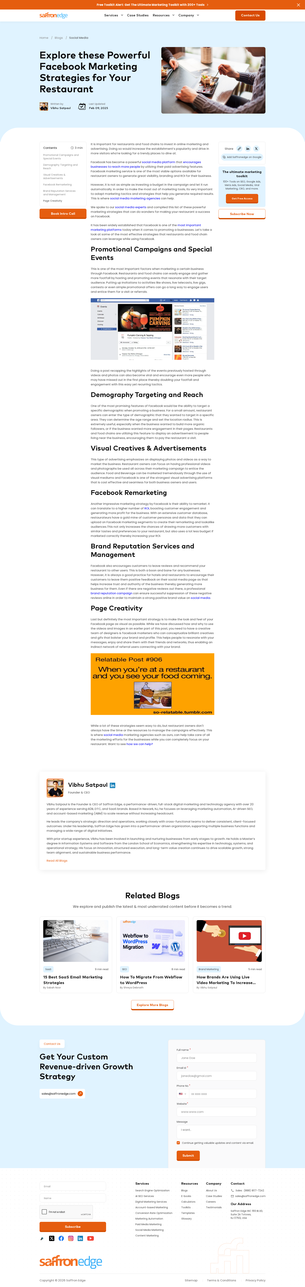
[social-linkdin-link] (112, 785)
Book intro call (63, 213)
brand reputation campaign (111, 593)
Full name (184, 1050)
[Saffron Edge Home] (54, 15)
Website (182, 1104)
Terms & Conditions (221, 1280)
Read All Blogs (57, 860)
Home (44, 38)
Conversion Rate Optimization (153, 1213)
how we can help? (140, 744)
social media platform (158, 162)
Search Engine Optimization (152, 1190)
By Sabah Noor (52, 987)
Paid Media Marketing (148, 1224)
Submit (188, 1155)
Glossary (186, 1218)
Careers (211, 1202)
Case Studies (138, 15)
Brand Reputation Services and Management (59, 192)
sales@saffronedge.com (59, 1094)
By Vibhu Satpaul (207, 987)
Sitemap (191, 1280)
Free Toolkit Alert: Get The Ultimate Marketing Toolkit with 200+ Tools (151, 5)
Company (186, 15)
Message (182, 1122)
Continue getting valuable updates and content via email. (218, 1143)
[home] (71, 1261)
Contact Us (250, 15)
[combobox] (183, 1093)
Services (111, 15)
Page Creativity (52, 201)
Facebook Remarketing (57, 184)
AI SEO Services (144, 1196)
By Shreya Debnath (131, 987)
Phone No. (183, 1086)
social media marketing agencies (135, 198)
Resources (161, 15)
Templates (188, 1213)
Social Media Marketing (149, 1230)
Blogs (59, 38)
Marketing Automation (149, 1218)
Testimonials (214, 1207)
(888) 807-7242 (254, 1190)
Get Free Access (242, 198)
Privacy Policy (255, 1280)
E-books (186, 1196)
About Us (211, 1190)
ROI (146, 508)
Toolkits (186, 1207)
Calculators (188, 1202)
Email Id (182, 1068)
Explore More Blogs (152, 1005)
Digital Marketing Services (151, 1202)
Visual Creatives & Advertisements (54, 176)
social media (200, 598)
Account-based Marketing (151, 1207)
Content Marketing (147, 1235)
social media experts (130, 207)
